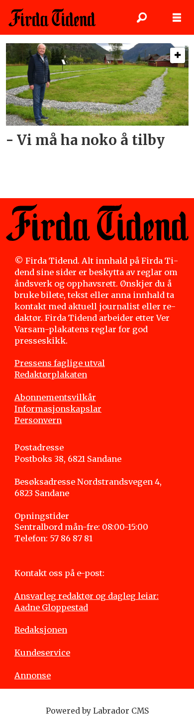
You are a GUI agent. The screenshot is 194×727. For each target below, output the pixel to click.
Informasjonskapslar (57, 409)
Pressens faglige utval (59, 363)
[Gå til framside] (52, 17)
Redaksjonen (40, 630)
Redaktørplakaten (50, 374)
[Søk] (141, 17)
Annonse (32, 675)
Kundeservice (42, 652)
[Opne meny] (177, 17)
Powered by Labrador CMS (97, 711)
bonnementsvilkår (58, 397)
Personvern (38, 420)
